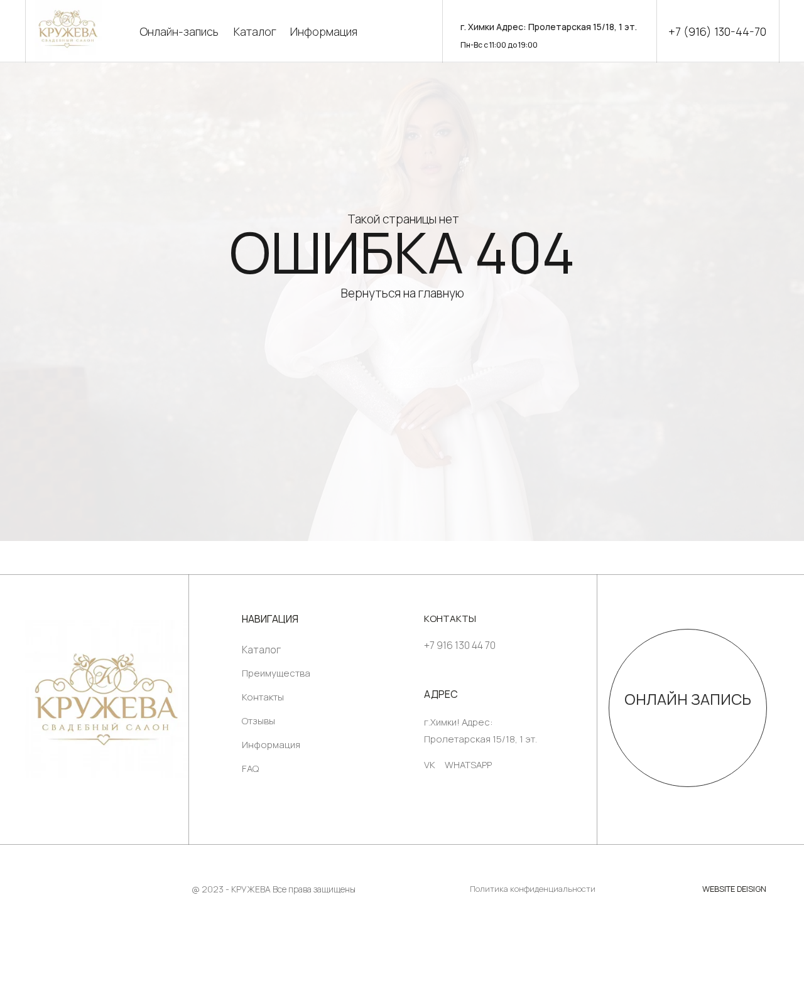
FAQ (250, 768)
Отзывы (258, 720)
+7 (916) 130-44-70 (717, 31)
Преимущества (276, 673)
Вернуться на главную (402, 293)
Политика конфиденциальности (532, 888)
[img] (106, 699)
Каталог (255, 31)
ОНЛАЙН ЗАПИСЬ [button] (687, 698)
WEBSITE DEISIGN (734, 888)
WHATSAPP (468, 764)
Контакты (263, 697)
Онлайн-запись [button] (179, 31)
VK (429, 764)
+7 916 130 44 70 (460, 645)
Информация (323, 31)
